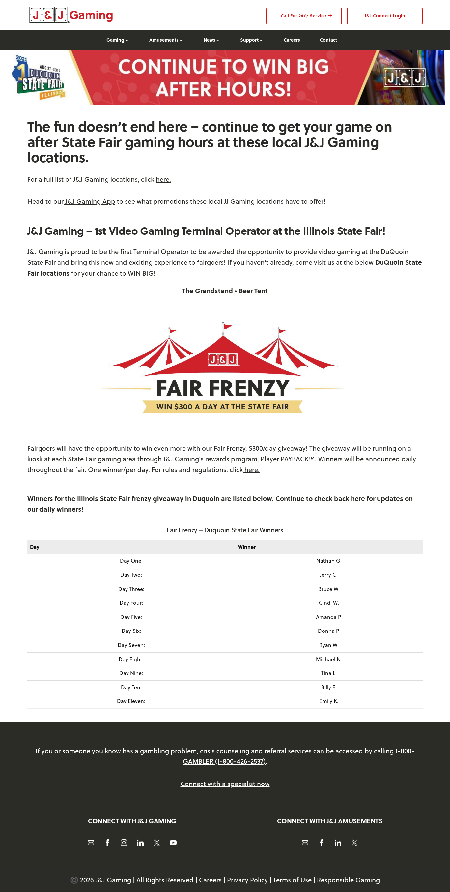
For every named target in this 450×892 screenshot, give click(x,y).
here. (163, 179)
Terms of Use (292, 880)
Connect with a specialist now (225, 783)
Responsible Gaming (348, 880)
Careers (210, 880)
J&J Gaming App (89, 201)
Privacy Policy (247, 880)
